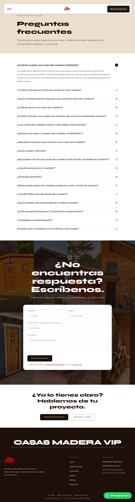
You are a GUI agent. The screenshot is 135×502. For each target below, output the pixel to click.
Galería (72, 475)
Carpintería (74, 471)
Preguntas (74, 484)
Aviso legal (51, 495)
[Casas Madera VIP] (67, 9)
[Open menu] (9, 9)
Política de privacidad (64, 495)
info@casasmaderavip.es (55, 364)
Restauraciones (76, 466)
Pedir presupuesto (118, 9)
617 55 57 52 (77, 364)
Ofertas (73, 480)
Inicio (72, 462)
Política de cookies (81, 495)
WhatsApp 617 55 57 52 (111, 466)
